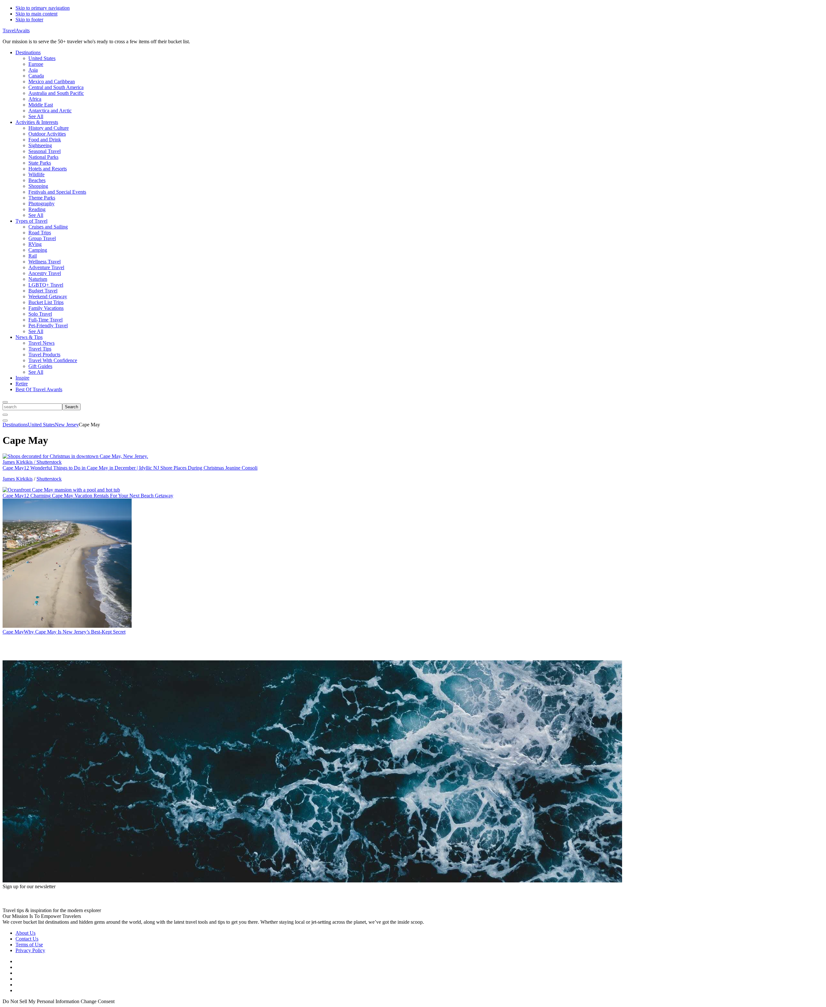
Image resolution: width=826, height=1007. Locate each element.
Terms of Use (29, 944)
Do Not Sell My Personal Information (41, 1001)
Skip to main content (36, 13)
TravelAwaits (16, 30)
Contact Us (26, 938)
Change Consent (98, 1001)
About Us (25, 933)
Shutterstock (49, 479)
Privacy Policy (30, 950)
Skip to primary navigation (42, 8)
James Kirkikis (18, 479)
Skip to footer (29, 19)
